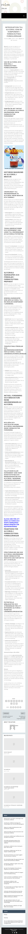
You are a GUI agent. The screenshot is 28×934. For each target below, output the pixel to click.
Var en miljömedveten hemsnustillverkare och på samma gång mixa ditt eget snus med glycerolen (13, 922)
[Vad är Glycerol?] (14, 744)
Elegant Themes (13, 929)
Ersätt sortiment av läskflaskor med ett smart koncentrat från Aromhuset (13, 877)
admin (10, 38)
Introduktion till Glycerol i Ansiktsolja (13, 805)
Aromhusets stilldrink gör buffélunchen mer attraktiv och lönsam (14, 837)
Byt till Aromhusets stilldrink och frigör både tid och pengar (13, 906)
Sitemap (6, 917)
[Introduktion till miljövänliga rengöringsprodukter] (14, 779)
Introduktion (7, 769)
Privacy (5, 914)
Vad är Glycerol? (8, 752)
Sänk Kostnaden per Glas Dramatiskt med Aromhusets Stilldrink (13, 832)
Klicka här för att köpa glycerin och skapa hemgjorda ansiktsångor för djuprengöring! (12, 522)
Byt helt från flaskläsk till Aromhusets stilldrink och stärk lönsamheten (12, 868)
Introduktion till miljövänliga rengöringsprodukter (11, 787)
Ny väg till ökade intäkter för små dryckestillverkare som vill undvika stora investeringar (13, 901)
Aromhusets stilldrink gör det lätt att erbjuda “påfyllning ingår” (12, 851)
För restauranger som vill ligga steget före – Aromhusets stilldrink (13, 887)
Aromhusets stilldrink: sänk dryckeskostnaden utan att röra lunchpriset (11, 882)
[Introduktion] (14, 761)
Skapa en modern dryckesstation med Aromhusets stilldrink (12, 828)
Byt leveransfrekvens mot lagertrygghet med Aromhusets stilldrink (13, 855)
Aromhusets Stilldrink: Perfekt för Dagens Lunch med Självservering (13, 873)
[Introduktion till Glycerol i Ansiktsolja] (14, 797)
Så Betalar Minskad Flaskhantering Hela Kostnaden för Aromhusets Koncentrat (13, 892)
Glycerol (20, 38)
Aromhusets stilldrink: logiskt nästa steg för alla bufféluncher (13, 864)
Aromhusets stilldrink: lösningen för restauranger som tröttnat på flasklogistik (14, 823)
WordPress (14, 930)
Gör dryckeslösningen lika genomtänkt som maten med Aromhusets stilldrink (14, 860)
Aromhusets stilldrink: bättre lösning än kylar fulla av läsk (13, 847)
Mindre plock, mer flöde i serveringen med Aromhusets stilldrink (13, 819)
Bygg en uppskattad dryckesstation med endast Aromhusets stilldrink (13, 896)
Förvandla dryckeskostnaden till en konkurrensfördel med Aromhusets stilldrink (12, 841)
